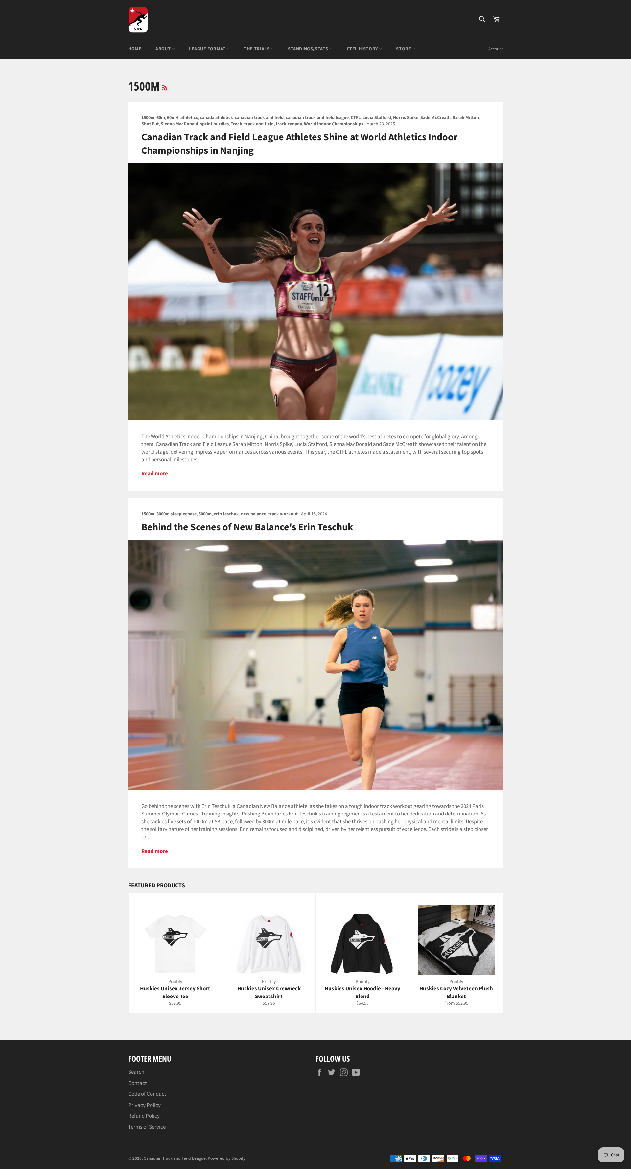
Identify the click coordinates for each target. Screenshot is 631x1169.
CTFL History (363, 49)
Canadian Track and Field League (175, 1158)
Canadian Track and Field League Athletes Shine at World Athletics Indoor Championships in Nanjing (299, 144)
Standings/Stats (309, 49)
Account (495, 49)
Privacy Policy (144, 1105)
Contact (137, 1083)
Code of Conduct (147, 1094)
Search (136, 1072)
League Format (208, 49)
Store (404, 49)
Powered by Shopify (226, 1158)
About (163, 49)
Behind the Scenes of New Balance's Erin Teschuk (247, 527)
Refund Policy (144, 1116)
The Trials (257, 49)
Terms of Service (147, 1127)
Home (134, 49)
